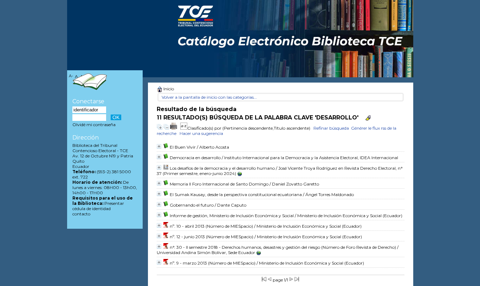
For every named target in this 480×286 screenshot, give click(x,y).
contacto (81, 213)
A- (71, 76)
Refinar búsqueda (331, 128)
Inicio (168, 88)
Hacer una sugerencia (201, 133)
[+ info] (159, 146)
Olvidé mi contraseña (94, 124)
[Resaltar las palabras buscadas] (368, 118)
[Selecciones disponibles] (183, 128)
